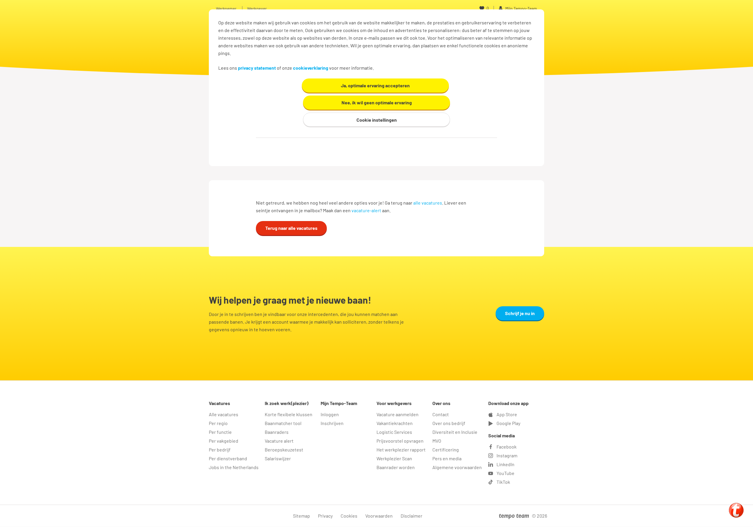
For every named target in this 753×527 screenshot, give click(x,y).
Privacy (325, 515)
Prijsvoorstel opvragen (400, 441)
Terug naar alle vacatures (291, 228)
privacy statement (257, 68)
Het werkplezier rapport (401, 449)
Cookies (349, 515)
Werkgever (257, 8)
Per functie (220, 432)
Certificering (445, 449)
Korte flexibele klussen (288, 414)
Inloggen (330, 414)
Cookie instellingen (376, 120)
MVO (436, 441)
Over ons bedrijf (448, 423)
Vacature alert (279, 441)
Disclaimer (411, 515)
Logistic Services (394, 432)
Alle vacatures (223, 414)
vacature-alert (366, 210)
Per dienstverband (228, 458)
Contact (440, 414)
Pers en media (447, 458)
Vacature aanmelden (397, 414)
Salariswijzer (278, 458)
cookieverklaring (310, 68)
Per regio (218, 423)
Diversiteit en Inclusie (454, 432)
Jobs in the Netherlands (234, 467)
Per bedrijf (220, 449)
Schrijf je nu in (520, 313)
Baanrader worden (395, 467)
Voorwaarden (379, 515)
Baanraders (277, 432)
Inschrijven (332, 423)
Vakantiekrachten (394, 423)
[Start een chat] (736, 510)
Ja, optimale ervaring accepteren (375, 85)
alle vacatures (427, 202)
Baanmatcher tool (283, 423)
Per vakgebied (223, 441)
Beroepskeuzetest (284, 449)
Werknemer (226, 8)
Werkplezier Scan (394, 458)
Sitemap (301, 515)
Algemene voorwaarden (457, 467)
